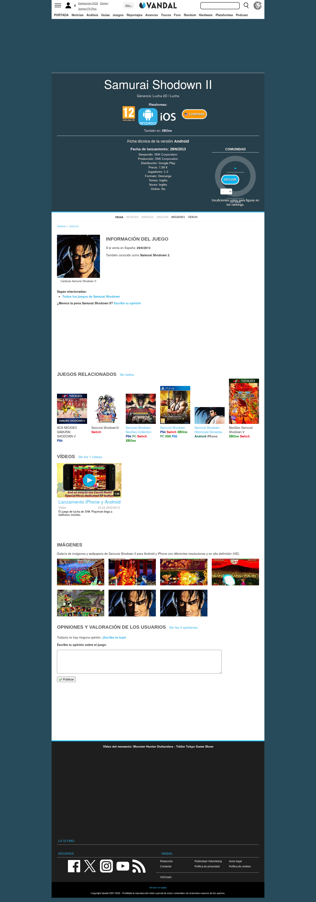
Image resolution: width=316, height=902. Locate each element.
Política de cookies (240, 866)
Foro (177, 15)
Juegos (118, 15)
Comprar (196, 114)
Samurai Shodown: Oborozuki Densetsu (208, 429)
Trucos (166, 15)
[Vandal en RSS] (139, 865)
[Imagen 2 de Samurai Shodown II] (183, 603)
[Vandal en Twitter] (90, 865)
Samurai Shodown (172, 427)
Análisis (92, 15)
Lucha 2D (160, 95)
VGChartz (166, 877)
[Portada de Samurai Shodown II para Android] (78, 256)
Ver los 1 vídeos (90, 456)
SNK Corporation (165, 154)
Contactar (166, 866)
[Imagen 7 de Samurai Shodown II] (132, 572)
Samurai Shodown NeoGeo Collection (138, 429)
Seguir (230, 179)
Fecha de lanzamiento (149, 149)
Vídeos (193, 217)
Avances (151, 15)
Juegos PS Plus (87, 8)
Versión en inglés (158, 887)
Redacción (166, 861)
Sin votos (235, 202)
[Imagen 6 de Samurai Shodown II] (183, 572)
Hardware (206, 15)
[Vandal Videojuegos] (158, 5)
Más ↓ (128, 5)
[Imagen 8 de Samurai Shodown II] (80, 572)
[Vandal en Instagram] (106, 865)
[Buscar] (246, 5)
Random (190, 15)
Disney (104, 3)
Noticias (78, 15)
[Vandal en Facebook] (74, 865)
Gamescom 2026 (88, 3)
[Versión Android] (148, 116)
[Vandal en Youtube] (123, 865)
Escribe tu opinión (127, 303)
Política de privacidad (207, 866)
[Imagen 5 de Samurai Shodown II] (235, 572)
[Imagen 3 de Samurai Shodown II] (132, 603)
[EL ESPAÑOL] (257, 5)
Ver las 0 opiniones (183, 627)
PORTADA (61, 15)
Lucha (174, 95)
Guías (105, 15)
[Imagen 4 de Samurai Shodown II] (80, 603)
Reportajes (135, 15)
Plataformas (224, 15)
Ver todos (127, 374)
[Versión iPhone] (168, 116)
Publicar (68, 679)
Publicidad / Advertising (208, 861)
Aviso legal (235, 861)
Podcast (242, 15)
